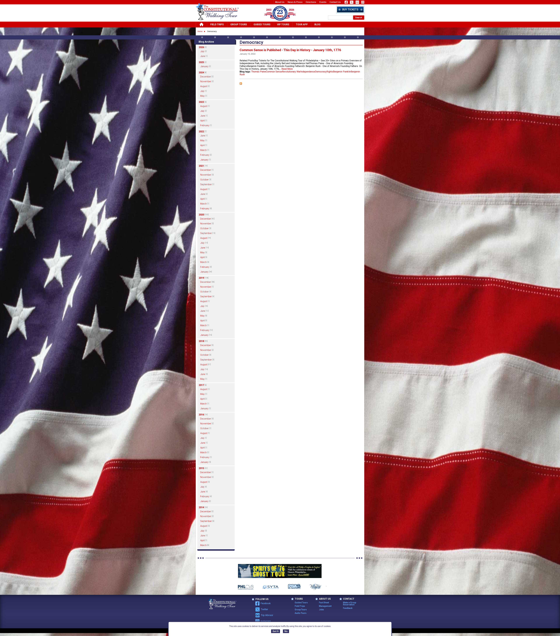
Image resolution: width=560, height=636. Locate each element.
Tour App (302, 24)
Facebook (266, 603)
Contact (348, 599)
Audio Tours (300, 613)
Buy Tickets (350, 9)
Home (200, 31)
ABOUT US (325, 599)
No (286, 631)
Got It (276, 631)
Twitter (264, 609)
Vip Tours (283, 24)
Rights (330, 71)
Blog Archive (206, 41)
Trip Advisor (267, 615)
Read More (287, 68)
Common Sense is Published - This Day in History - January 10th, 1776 (290, 50)
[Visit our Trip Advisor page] (357, 2)
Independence (307, 71)
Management (325, 606)
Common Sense (274, 71)
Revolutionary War (291, 71)
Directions (311, 2)
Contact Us (335, 2)
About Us (279, 2)
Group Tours (238, 24)
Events (322, 2)
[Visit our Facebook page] (346, 2)
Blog (317, 24)
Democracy (321, 71)
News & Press (295, 2)
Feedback (347, 608)
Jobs (321, 610)
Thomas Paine (258, 71)
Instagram (266, 621)
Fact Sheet (324, 603)
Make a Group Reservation (349, 604)
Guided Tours (262, 24)
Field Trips (217, 24)
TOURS (299, 599)
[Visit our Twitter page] (351, 2)
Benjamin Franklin (342, 71)
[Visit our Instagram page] (362, 2)
